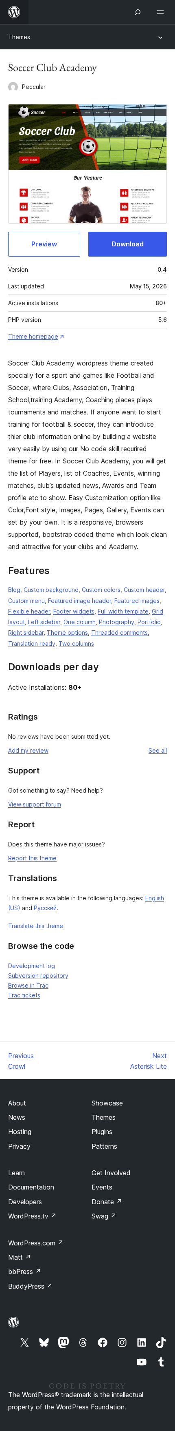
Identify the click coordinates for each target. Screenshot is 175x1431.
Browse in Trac (28, 985)
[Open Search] (137, 12)
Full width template (123, 611)
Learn (16, 1173)
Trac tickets (24, 995)
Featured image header (79, 600)
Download (128, 244)
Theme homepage (33, 336)
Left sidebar (44, 621)
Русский (45, 907)
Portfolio (149, 621)
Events (102, 1187)
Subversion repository (38, 975)
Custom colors (101, 589)
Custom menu (26, 600)
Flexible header (29, 611)
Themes (19, 36)
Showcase (107, 1103)
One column (79, 621)
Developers (25, 1202)
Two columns (76, 643)
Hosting (19, 1132)
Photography (116, 621)
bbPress (24, 1271)
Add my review (28, 750)
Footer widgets (73, 611)
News (16, 1117)
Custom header (144, 589)
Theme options (67, 632)
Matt (19, 1257)
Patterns (104, 1146)
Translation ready (31, 643)
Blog (14, 589)
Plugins (102, 1132)
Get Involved (111, 1173)
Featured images (137, 600)
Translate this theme (35, 925)
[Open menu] (162, 12)
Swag (104, 1216)
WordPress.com (35, 1243)
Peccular (34, 86)
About (17, 1103)
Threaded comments (119, 632)
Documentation (31, 1187)
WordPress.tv (32, 1216)
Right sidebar (26, 632)
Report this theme (32, 858)
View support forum (34, 804)
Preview (44, 244)
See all (158, 750)
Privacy (19, 1146)
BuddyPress (30, 1286)
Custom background (51, 589)
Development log (31, 965)
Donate (107, 1202)
